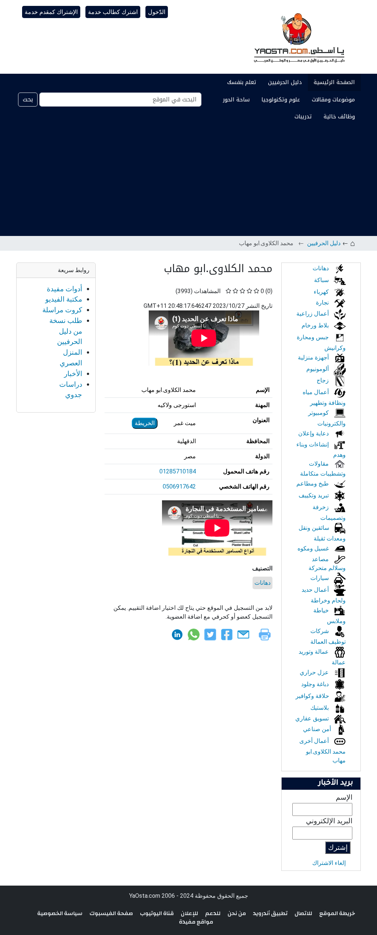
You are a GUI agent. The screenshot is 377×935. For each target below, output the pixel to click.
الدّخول (156, 11)
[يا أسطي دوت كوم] (298, 37)
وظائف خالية (339, 116)
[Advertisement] (188, 180)
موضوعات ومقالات (333, 99)
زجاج (323, 380)
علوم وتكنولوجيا (280, 99)
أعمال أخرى (314, 740)
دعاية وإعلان (314, 433)
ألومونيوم (318, 368)
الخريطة (145, 423)
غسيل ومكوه (313, 548)
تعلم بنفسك (241, 82)
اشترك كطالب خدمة (113, 11)
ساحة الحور (236, 99)
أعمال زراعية (313, 313)
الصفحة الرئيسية (334, 82)
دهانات (262, 582)
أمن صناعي (317, 729)
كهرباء (322, 291)
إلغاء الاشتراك (329, 862)
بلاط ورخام (316, 325)
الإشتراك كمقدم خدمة (51, 11)
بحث (28, 99)
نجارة (323, 302)
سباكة (322, 280)
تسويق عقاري (312, 718)
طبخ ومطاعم (313, 483)
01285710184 (177, 471)
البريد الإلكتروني (329, 821)
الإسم (344, 797)
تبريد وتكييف (314, 495)
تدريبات (303, 116)
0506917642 (179, 486)
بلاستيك (320, 707)
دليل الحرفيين (285, 82)
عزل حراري (315, 672)
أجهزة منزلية (314, 357)
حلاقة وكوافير (313, 695)
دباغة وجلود (315, 684)
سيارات (320, 577)
